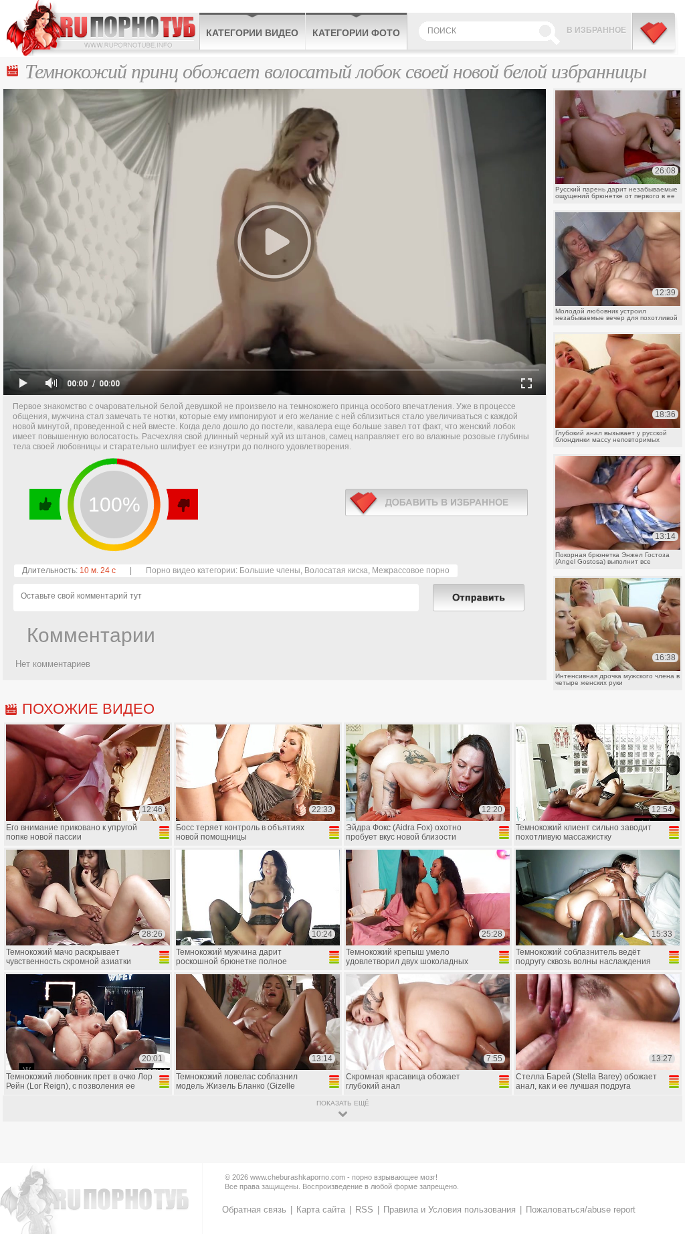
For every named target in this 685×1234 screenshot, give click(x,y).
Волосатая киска (336, 570)
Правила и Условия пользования (449, 1210)
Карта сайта (320, 1210)
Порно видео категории (190, 570)
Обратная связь (254, 1210)
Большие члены (269, 570)
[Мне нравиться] (45, 504)
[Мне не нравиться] (181, 504)
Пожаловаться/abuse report (580, 1210)
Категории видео (252, 32)
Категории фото (356, 32)
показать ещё (342, 1103)
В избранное (596, 30)
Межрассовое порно (411, 570)
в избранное (436, 502)
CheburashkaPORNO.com (103, 28)
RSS (364, 1210)
